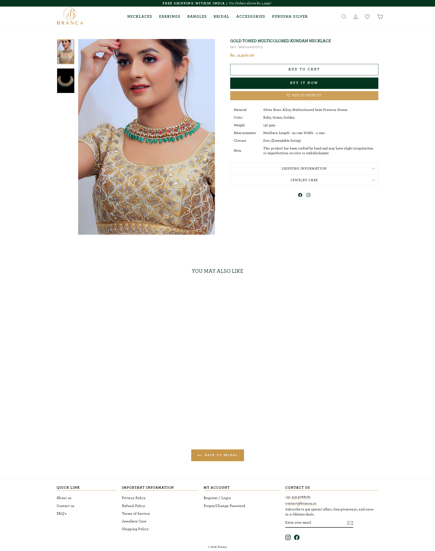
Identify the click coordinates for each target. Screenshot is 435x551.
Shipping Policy (135, 529)
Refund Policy (133, 506)
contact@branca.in (300, 503)
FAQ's (61, 513)
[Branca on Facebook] (297, 537)
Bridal (222, 16)
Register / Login (217, 498)
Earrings (170, 16)
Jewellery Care (134, 521)
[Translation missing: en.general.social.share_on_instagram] (308, 196)
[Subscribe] (350, 523)
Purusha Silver (290, 16)
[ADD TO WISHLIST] (127, 291)
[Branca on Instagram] (288, 537)
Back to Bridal (220, 455)
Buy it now (304, 83)
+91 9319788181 (298, 497)
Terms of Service (136, 513)
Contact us (66, 506)
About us (64, 498)
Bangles (197, 16)
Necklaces (139, 16)
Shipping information (304, 168)
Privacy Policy (133, 498)
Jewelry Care (304, 180)
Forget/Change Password (224, 506)
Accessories (250, 16)
